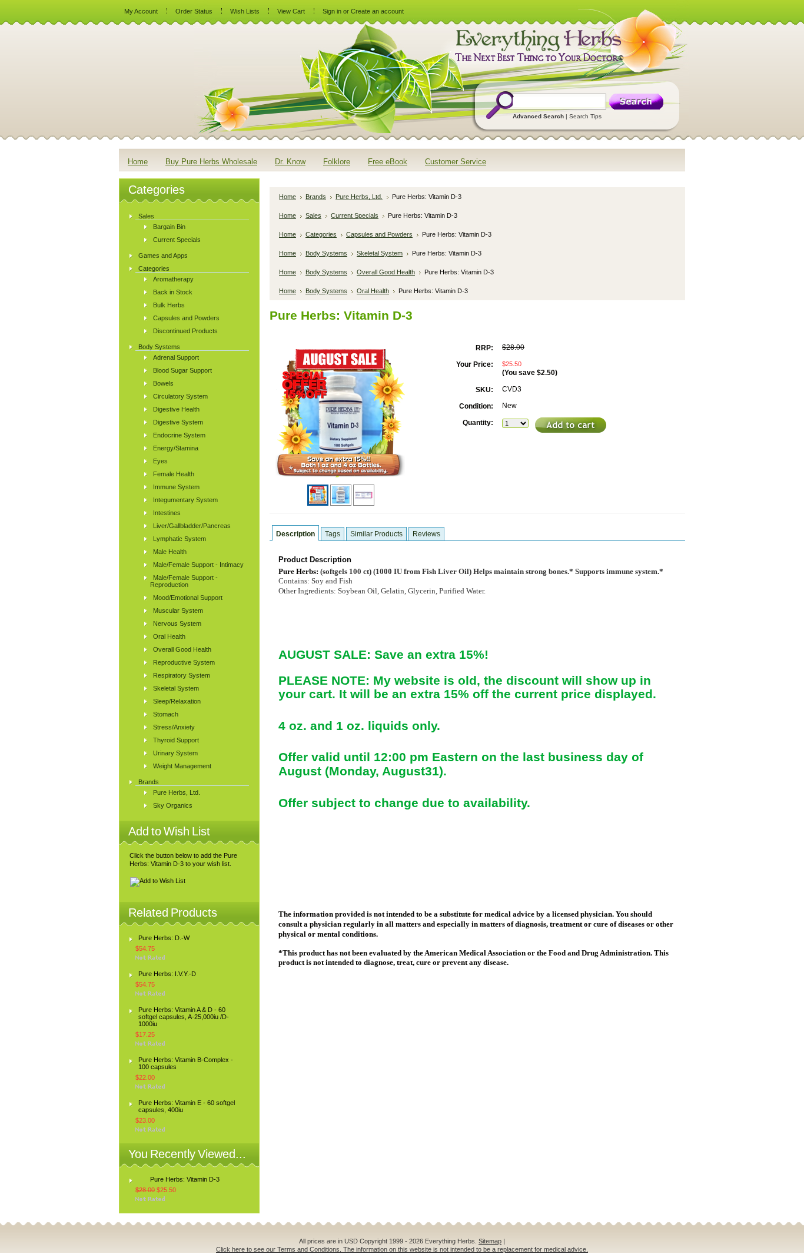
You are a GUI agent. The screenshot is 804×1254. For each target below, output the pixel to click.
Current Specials (177, 239)
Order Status (193, 11)
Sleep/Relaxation (177, 701)
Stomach (165, 714)
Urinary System (175, 753)
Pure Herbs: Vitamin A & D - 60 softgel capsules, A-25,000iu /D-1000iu (183, 1016)
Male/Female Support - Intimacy (198, 564)
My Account (141, 11)
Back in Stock (172, 292)
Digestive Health (176, 409)
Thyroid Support (176, 740)
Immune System (176, 486)
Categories (154, 268)
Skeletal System (176, 688)
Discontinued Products (185, 330)
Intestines (167, 512)
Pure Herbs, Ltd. (176, 792)
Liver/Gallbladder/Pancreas (192, 525)
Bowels (163, 383)
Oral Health (169, 636)
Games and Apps (163, 255)
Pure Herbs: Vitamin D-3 (185, 1179)
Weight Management (182, 765)
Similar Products (376, 534)
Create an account (377, 11)
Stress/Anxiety (174, 727)
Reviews (426, 534)
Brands (148, 781)
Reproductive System (184, 662)
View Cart (291, 11)
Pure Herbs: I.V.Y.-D (167, 973)
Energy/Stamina (175, 448)
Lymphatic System (179, 538)
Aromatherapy (173, 279)
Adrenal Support (176, 357)
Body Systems (159, 346)
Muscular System (178, 610)
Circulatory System (180, 396)
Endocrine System (179, 435)
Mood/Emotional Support (187, 597)
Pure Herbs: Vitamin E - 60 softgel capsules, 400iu (186, 1106)
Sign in (332, 11)
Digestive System (178, 422)
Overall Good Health (182, 649)
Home (287, 196)
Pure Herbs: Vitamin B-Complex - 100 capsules (185, 1063)
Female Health (173, 473)
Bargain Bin (169, 226)
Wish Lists (245, 11)
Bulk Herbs (169, 304)
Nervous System (177, 623)
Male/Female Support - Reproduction (184, 581)
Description (295, 534)
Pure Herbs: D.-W (164, 937)
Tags (332, 534)
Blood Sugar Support (182, 370)
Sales (146, 216)
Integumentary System (185, 499)
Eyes (160, 461)
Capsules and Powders (186, 317)
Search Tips (585, 116)
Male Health (170, 551)
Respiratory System (181, 675)
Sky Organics (172, 805)
